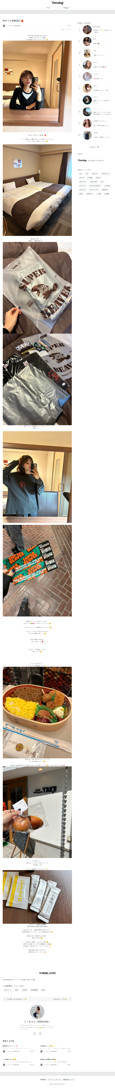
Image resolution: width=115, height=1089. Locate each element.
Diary (69, 25)
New (48, 8)
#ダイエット (7, 990)
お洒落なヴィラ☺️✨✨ (48, 1046)
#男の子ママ (82, 181)
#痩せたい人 (28, 1062)
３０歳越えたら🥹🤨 (10, 1059)
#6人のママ (82, 185)
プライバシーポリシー (54, 1079)
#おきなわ (95, 173)
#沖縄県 (106, 193)
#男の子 (98, 177)
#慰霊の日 (105, 189)
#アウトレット (7, 1048)
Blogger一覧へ (95, 147)
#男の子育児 (93, 181)
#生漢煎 (24, 990)
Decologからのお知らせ (96, 160)
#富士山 (64, 1048)
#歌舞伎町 (64, 1062)
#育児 (81, 193)
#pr (80, 173)
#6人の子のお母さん (95, 185)
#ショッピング (15, 1048)
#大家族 (90, 177)
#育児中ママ (90, 193)
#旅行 (17, 990)
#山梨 (69, 1048)
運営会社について (69, 1079)
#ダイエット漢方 (52, 1048)
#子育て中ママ (106, 173)
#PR (87, 173)
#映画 (59, 1062)
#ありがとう (82, 189)
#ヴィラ (59, 1048)
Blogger (66, 8)
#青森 (43, 990)
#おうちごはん (94, 189)
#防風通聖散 (34, 990)
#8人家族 (107, 185)
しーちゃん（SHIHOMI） (37, 1021)
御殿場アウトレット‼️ (10, 1046)
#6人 (102, 181)
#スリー (22, 1048)
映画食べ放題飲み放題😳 (48, 1059)
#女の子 (81, 177)
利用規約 (43, 1079)
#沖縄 (99, 193)
